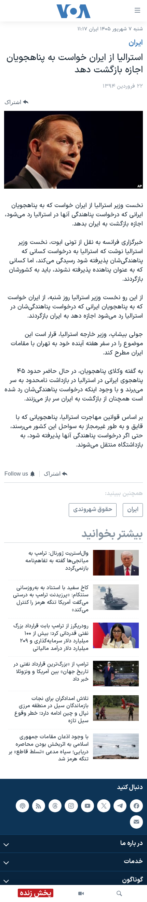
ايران (136, 43)
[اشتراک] (136, 822)
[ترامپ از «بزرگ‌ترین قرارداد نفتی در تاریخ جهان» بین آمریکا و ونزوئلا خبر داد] (116, 673)
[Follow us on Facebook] (136, 805)
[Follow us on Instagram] (71, 805)
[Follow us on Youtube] (87, 805)
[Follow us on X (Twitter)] (103, 805)
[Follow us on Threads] (55, 805)
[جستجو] (119, 893)
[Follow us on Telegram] (119, 805)
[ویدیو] (81, 893)
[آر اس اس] (38, 805)
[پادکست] (22, 805)
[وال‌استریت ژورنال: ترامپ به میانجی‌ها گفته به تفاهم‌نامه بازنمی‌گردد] (116, 563)
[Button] (16, 102)
